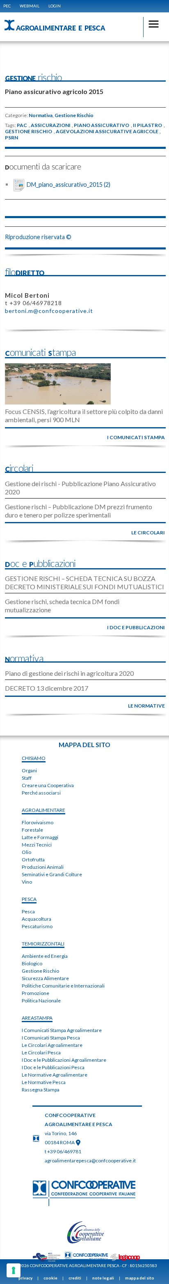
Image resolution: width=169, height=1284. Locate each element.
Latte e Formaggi (40, 837)
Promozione (35, 993)
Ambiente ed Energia (45, 956)
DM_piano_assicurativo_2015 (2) (68, 184)
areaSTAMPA (37, 1018)
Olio (26, 852)
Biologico (32, 963)
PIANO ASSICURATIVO (101, 125)
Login (54, 5)
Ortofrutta (33, 859)
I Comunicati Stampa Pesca (51, 1038)
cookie (50, 1277)
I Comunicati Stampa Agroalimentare (62, 1030)
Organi (29, 770)
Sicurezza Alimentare (45, 978)
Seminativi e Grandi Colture (52, 874)
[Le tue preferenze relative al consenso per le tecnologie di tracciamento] (14, 1270)
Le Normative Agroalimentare (54, 1075)
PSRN (11, 137)
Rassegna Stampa (40, 1089)
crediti (75, 1277)
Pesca (28, 911)
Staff (27, 778)
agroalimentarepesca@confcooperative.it (90, 1160)
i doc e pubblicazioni (136, 627)
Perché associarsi (41, 793)
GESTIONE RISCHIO (28, 131)
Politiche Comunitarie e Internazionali (63, 986)
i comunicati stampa (136, 437)
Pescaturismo (37, 926)
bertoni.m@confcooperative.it (49, 310)
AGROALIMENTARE (43, 810)
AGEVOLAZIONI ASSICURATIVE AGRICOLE (107, 131)
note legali (103, 1277)
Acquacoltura (36, 919)
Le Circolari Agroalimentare (52, 1045)
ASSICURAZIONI (51, 125)
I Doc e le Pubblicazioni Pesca (53, 1067)
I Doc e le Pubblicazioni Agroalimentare (64, 1060)
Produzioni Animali (43, 867)
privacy (25, 1277)
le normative (146, 706)
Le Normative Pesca (44, 1082)
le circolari (148, 532)
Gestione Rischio (74, 115)
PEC (7, 5)
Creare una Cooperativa (48, 785)
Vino (27, 882)
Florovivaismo (37, 822)
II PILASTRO (147, 125)
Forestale (32, 830)
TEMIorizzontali (43, 944)
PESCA (29, 899)
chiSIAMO (34, 758)
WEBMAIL (29, 5)
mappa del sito (139, 1277)
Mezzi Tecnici (37, 845)
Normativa (41, 115)
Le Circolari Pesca (41, 1052)
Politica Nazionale (41, 1000)
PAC (22, 125)
